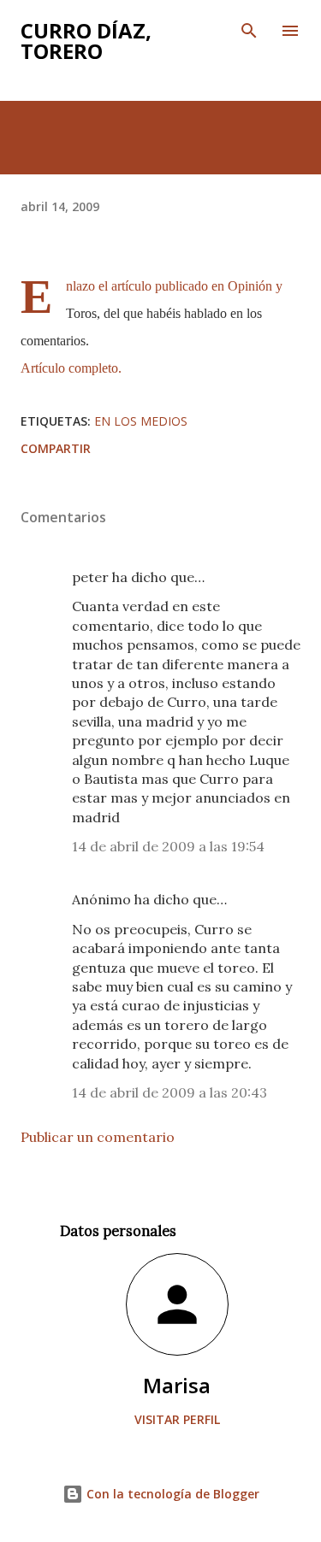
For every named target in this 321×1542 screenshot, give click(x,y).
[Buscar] (249, 31)
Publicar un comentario (98, 1136)
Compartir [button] (56, 448)
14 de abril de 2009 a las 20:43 (169, 1092)
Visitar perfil (177, 1419)
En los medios (140, 421)
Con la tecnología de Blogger (171, 1494)
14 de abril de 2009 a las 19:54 (168, 846)
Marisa (177, 1385)
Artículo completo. (71, 368)
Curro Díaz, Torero (86, 40)
